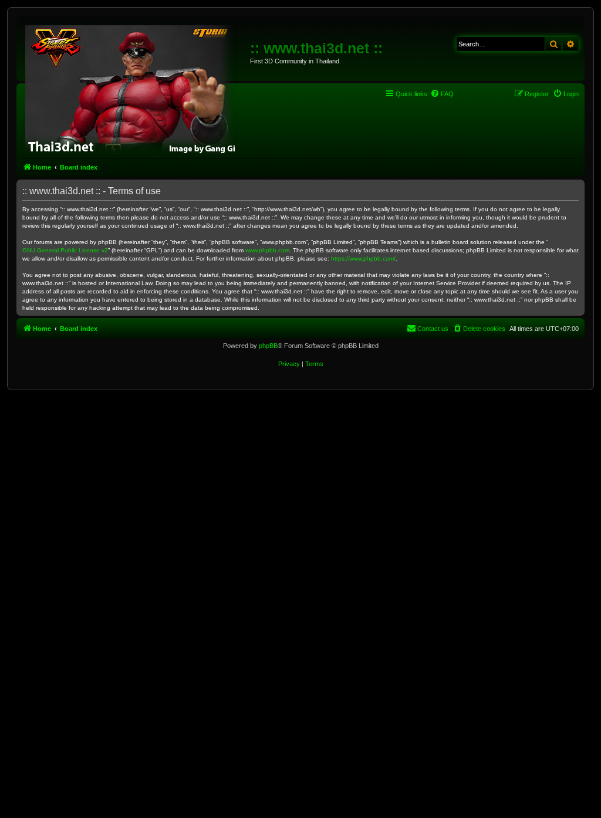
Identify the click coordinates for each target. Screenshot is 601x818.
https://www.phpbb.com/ (363, 258)
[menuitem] (442, 94)
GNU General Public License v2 (65, 250)
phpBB (268, 345)
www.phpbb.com (267, 250)
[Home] (134, 88)
